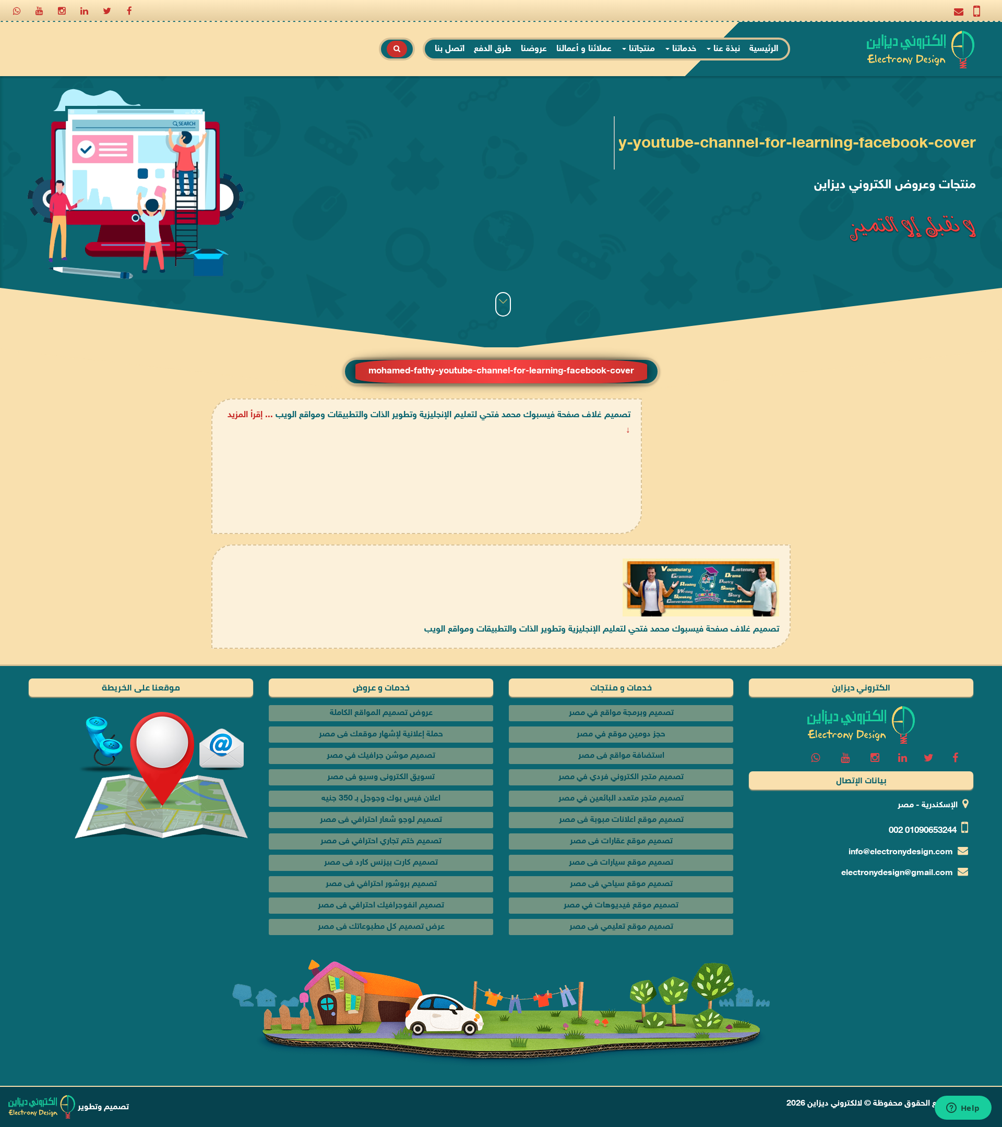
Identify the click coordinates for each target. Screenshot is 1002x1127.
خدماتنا (683, 49)
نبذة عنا (725, 49)
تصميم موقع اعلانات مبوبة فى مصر (621, 820)
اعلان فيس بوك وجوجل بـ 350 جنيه (380, 799)
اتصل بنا (449, 49)
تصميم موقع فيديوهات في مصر (621, 906)
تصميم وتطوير (102, 1107)
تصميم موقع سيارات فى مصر (621, 863)
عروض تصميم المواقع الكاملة (381, 713)
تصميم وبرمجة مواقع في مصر (621, 713)
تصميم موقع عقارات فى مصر (621, 841)
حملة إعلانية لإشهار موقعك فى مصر (381, 735)
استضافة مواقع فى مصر (621, 756)
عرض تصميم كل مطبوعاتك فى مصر (381, 927)
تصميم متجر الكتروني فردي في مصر (621, 777)
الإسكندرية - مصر (928, 805)
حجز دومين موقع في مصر (621, 735)
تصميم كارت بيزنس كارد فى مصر (381, 863)
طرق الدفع (492, 49)
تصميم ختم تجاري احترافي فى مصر (381, 841)
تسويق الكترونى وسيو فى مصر (381, 777)
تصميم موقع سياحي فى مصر (621, 884)
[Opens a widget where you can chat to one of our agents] (963, 1109)
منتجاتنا (640, 49)
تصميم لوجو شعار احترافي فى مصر (381, 820)
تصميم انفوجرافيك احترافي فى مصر (381, 906)
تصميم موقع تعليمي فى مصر (621, 927)
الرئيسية (763, 49)
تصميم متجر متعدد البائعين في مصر (621, 799)
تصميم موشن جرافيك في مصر (381, 756)
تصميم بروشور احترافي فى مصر (381, 884)
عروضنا (534, 49)
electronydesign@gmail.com (897, 873)
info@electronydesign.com (901, 852)
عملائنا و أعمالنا (584, 49)
